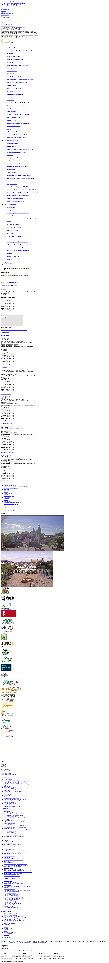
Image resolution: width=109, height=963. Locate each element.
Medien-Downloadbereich (13, 56)
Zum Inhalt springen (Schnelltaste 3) (12, 4)
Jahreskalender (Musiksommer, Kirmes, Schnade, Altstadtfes (22, 218)
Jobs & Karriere (11, 91)
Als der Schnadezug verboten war (14, 901)
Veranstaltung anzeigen (12, 816)
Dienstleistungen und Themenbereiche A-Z (17, 65)
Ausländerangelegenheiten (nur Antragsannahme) (15, 486)
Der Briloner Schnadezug (13, 224)
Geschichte (9, 108)
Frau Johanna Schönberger (8, 452)
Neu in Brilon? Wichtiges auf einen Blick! (17, 134)
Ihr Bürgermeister (11, 47)
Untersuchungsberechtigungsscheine (12, 502)
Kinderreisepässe (7, 494)
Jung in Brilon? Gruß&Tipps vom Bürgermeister (18, 781)
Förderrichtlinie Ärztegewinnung (15, 198)
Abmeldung (6, 482)
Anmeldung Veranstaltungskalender (15, 815)
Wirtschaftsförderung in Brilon (14, 236)
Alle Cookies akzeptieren (17, 961)
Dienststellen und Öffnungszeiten (15, 59)
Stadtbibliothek (10, 216)
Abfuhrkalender (11, 74)
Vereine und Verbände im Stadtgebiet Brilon (17, 827)
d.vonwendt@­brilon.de (6, 426)
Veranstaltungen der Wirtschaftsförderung (17, 242)
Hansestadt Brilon (11, 111)
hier (27, 275)
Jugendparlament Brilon (13, 158)
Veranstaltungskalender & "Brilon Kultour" (18, 102)
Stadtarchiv (9, 221)
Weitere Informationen (6, 327)
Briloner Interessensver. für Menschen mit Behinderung (19, 829)
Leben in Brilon (7, 97)
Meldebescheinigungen (9, 496)
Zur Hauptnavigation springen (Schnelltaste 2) (14, 3)
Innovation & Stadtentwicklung (11, 140)
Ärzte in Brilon (10, 832)
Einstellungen (4, 945)
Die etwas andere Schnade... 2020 (14, 903)
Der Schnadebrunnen (11, 902)
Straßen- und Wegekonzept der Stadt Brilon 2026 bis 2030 (21, 189)
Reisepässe (6, 498)
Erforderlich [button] (3, 946)
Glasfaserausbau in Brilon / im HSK (15, 201)
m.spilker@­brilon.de (5, 397)
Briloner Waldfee (11, 169)
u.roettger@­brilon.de (5, 338)
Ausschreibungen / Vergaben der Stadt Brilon (18, 250)
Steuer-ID (6, 500)
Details (15, 345)
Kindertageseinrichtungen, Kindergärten (16, 833)
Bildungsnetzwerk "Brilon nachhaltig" (16, 137)
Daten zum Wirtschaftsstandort (14, 239)
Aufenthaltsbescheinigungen (10, 485)
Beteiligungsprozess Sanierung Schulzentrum (18, 195)
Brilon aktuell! (10, 53)
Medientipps (9, 824)
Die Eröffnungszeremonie (13, 891)
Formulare (9, 792)
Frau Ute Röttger (5, 335)
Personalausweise (8, 497)
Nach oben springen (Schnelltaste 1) (12, 1)
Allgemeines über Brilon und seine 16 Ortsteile (18, 105)
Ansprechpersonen (5, 332)
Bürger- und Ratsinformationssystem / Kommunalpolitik (21, 50)
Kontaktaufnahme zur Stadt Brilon (15, 94)
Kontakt (2, 12)
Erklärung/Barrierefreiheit (7, 13)
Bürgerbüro (6, 489)
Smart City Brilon (11, 172)
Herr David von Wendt (6, 423)
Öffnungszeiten (9, 345)
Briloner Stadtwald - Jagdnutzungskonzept (17, 181)
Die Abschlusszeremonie (12, 894)
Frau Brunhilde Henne (6, 364)
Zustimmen (5, 948)
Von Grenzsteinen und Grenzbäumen (15, 898)
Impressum (3, 16)
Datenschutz (3, 11)
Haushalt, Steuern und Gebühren (15, 76)
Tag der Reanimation (11, 831)
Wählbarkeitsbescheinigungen (11, 504)
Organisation (10, 62)
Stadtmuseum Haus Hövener (14, 227)
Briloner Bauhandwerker (13, 256)
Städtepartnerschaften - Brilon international (18, 114)
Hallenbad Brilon (11, 909)
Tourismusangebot (11, 207)
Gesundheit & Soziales (12, 120)
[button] (4, 42)
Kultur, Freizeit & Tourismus (10, 204)
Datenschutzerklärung (29, 942)
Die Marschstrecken (11, 893)
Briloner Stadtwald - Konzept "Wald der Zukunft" (19, 175)
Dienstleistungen (4, 480)
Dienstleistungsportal (12, 71)
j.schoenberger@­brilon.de (7, 455)
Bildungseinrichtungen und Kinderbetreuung (18, 123)
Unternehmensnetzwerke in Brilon (15, 247)
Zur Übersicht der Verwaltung (8, 507)
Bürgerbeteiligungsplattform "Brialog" (16, 152)
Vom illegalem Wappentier (13, 899)
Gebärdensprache (5, 15)
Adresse (3, 345)
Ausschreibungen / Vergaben (14, 88)
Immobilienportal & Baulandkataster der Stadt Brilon (20, 178)
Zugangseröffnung (5, 9)
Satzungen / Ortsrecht (12, 85)
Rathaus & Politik (8, 45)
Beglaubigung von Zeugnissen (11, 488)
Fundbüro (6, 492)
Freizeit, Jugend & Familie (13, 117)
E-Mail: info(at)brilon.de (6, 773)
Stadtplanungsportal (12, 184)
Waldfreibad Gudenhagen (13, 907)
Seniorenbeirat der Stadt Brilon (14, 163)
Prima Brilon (10, 253)
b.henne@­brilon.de (5, 367)
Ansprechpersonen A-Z (12, 68)
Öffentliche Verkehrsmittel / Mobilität (15, 825)
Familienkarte (10, 160)
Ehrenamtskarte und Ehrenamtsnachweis (17, 166)
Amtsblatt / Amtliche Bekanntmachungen (17, 82)
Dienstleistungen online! (12, 143)
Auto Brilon (10, 259)
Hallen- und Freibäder (12, 230)
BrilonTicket (10, 155)
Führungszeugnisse (8, 493)
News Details (10, 812)
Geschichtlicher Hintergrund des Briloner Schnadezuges (20, 890)
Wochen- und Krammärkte (13, 126)
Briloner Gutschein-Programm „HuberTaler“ (18, 187)
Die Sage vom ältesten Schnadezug (15, 897)
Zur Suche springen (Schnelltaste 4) (12, 5)
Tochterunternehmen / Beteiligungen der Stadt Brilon (20, 79)
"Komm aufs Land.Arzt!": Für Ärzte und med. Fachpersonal (22, 192)
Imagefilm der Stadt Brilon (13, 782)
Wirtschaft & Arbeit (8, 233)
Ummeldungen (7, 501)
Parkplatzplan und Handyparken (15, 131)
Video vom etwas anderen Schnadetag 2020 (17, 783)
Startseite (3, 8)
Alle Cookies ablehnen (6, 961)
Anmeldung (6, 484)
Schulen (8, 837)
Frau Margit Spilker (6, 394)
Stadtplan (9, 129)
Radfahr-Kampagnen (12, 146)
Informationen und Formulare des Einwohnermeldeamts (14, 330)
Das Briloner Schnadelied (13, 895)
